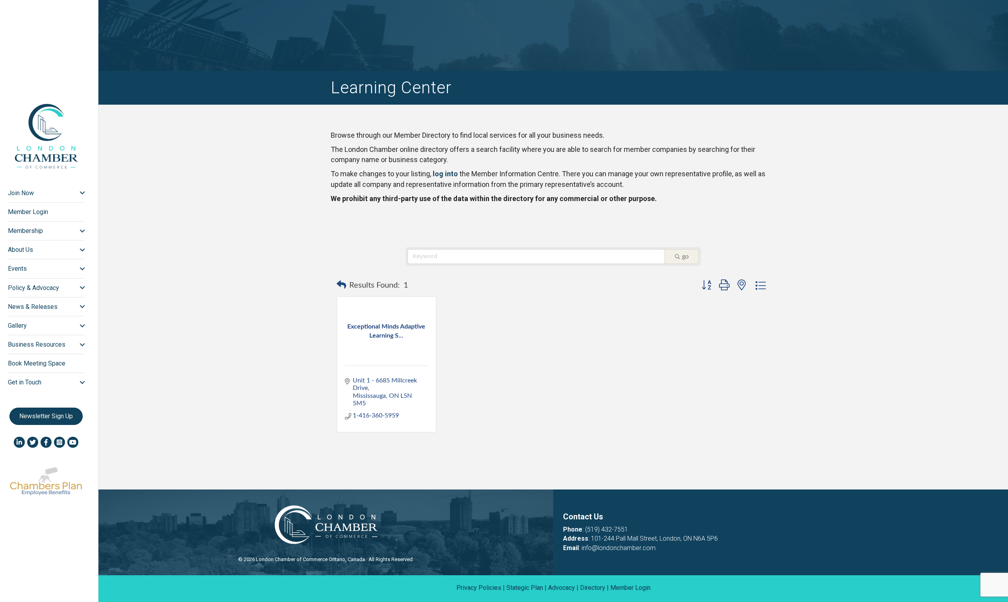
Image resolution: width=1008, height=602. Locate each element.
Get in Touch (24, 382)
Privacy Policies (478, 587)
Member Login (28, 212)
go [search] (685, 256)
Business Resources (36, 344)
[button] (341, 285)
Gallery (17, 325)
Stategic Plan (524, 587)
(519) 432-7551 (606, 529)
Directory (592, 587)
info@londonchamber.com (619, 548)
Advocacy (561, 587)
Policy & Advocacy (33, 288)
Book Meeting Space (36, 363)
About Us (20, 249)
